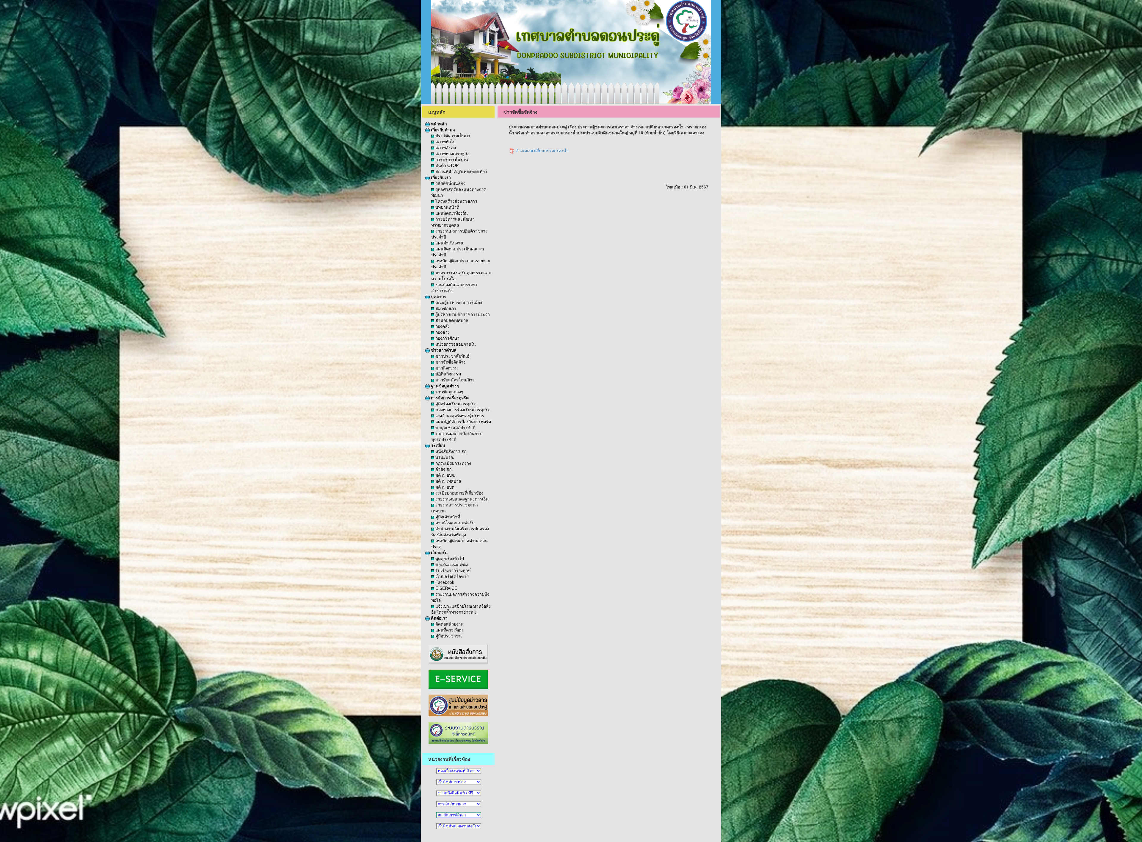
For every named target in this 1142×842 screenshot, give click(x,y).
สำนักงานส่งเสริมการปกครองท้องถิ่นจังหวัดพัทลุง (460, 531)
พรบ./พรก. (444, 457)
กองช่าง (442, 332)
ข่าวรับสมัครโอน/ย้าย (454, 380)
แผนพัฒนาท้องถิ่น (451, 213)
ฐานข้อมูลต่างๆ (444, 386)
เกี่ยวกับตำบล (442, 129)
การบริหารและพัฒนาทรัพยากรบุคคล (453, 222)
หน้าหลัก (438, 124)
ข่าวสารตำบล (443, 350)
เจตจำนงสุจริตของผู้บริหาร (459, 415)
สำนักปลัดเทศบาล (451, 320)
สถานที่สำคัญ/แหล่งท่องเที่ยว (460, 171)
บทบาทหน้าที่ (446, 207)
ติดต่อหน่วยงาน (449, 624)
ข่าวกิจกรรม (446, 368)
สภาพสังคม (445, 147)
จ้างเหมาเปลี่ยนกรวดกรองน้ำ (542, 150)
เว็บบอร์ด (439, 552)
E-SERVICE (445, 588)
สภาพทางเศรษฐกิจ (451, 153)
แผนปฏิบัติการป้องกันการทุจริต (462, 421)
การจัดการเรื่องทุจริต (449, 397)
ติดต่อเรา (439, 618)
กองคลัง (442, 326)
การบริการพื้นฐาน (451, 159)
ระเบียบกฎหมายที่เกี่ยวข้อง (458, 493)
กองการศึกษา (446, 338)
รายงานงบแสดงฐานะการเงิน (461, 499)
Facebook (444, 582)
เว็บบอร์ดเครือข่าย (451, 576)
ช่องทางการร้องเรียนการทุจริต (462, 409)
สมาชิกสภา (445, 308)
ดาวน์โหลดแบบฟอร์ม (454, 523)
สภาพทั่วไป (445, 141)
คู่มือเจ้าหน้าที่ (447, 517)
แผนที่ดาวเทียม (448, 630)
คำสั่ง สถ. (443, 469)
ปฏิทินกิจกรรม (447, 374)
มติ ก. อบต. (445, 487)
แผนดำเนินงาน (448, 243)
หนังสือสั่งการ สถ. (451, 451)
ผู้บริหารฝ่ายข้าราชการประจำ (462, 314)
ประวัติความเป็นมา (452, 135)
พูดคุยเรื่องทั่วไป (449, 558)
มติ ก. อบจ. (444, 475)
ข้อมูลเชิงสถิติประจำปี (454, 427)
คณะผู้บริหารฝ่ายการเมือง (458, 302)
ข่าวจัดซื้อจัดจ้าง (449, 362)
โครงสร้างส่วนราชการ (455, 201)
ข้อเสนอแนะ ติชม (451, 564)
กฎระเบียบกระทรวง (452, 463)
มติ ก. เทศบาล (447, 481)
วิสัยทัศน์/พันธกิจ (449, 183)
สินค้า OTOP (446, 165)
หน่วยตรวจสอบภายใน (455, 344)
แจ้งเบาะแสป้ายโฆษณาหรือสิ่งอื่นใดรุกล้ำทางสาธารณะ (461, 609)
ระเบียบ (437, 445)
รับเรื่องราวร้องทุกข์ (452, 570)
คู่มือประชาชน (448, 636)
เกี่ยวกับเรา (440, 177)
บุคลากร (438, 296)
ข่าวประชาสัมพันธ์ (452, 356)
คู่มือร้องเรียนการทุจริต (455, 403)
